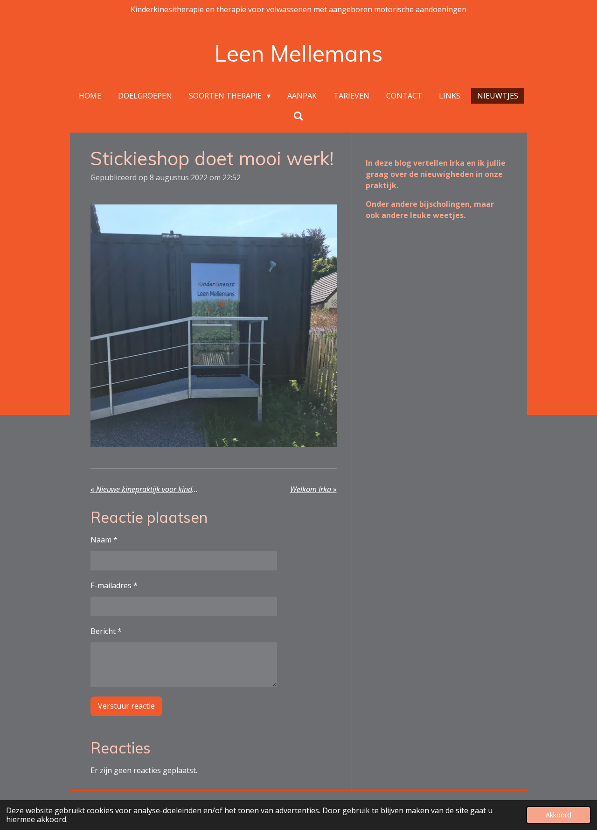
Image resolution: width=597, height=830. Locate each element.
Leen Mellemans (298, 53)
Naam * (104, 540)
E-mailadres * (114, 585)
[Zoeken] (298, 115)
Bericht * (106, 631)
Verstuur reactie (126, 706)
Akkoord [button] (558, 814)
